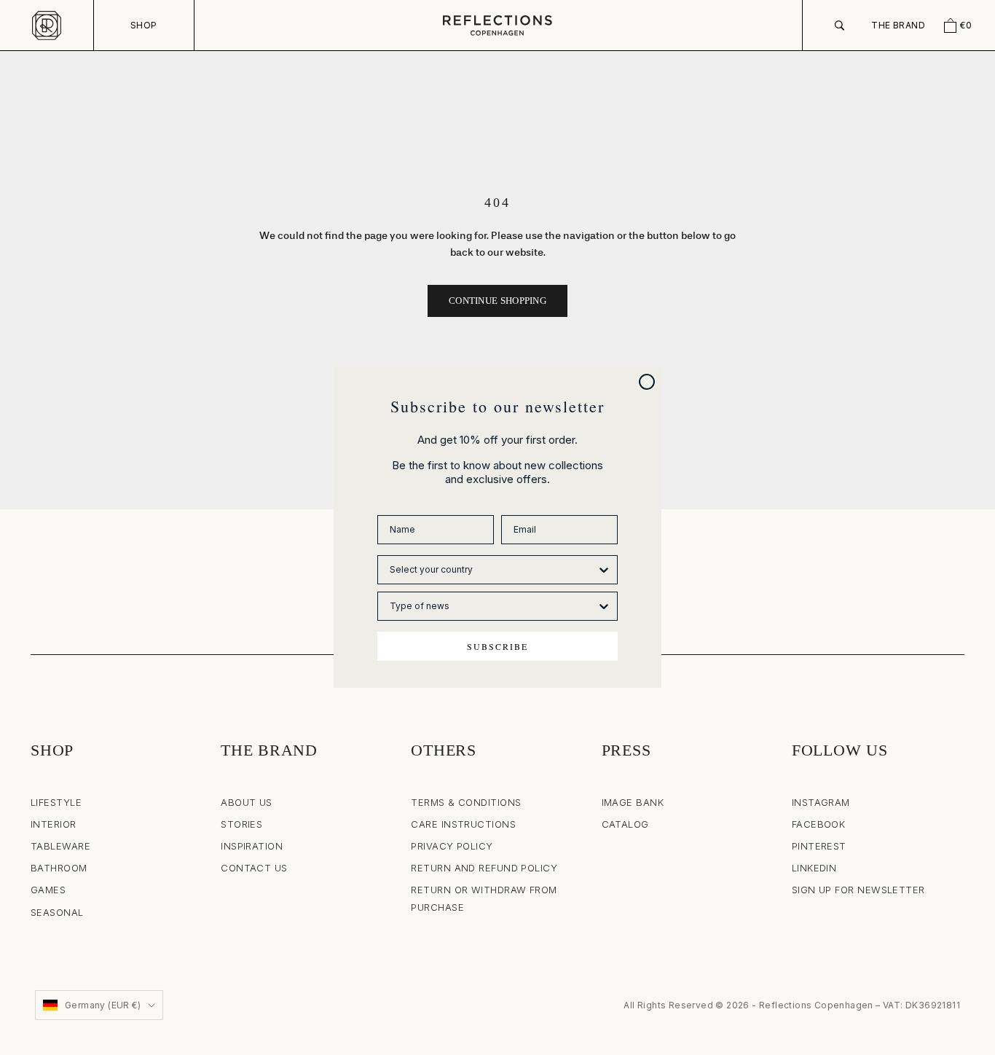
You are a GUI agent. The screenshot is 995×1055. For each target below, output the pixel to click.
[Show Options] (604, 570)
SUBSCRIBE (497, 646)
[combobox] (493, 570)
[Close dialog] (647, 381)
